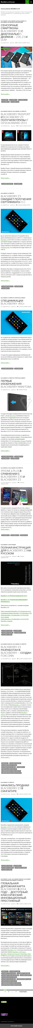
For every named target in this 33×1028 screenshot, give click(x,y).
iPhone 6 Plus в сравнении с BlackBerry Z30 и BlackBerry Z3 (13, 475)
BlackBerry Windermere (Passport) (10, 954)
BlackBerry (5, 99)
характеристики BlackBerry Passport (11, 772)
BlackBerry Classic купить (8, 973)
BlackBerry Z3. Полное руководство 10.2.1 (14, 595)
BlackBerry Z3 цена (7, 634)
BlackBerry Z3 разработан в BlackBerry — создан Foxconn (16, 651)
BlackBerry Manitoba (7, 286)
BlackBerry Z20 (19, 456)
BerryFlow (13, 415)
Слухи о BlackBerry (19, 297)
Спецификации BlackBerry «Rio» (13, 302)
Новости (23, 111)
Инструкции (12, 544)
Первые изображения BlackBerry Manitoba (16, 383)
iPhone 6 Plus (24, 535)
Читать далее (5, 94)
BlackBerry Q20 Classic (19, 952)
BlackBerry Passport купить (9, 765)
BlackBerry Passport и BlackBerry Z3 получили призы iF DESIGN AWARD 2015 (15, 118)
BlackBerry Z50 (15, 458)
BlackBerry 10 (5, 21)
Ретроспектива (18, 22)
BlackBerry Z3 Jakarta (7, 867)
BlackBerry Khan (26, 954)
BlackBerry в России (8, 2)
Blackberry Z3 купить (7, 632)
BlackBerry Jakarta (7, 630)
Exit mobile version (16, 1026)
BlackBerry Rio (19, 286)
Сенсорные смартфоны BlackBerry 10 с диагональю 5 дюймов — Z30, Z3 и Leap (14, 32)
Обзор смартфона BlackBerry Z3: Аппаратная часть (16, 611)
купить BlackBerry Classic (24, 979)
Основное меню (31, 2)
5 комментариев (22, 389)
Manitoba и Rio (5, 247)
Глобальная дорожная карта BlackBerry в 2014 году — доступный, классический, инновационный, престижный (14, 892)
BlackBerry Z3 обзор (20, 632)
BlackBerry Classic (6, 879)
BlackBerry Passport (7, 111)
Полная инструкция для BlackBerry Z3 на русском (16, 550)
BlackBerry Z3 (22, 21)
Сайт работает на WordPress (7, 1021)
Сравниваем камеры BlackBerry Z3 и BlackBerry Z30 (16, 613)
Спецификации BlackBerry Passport (11, 770)
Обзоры (12, 22)
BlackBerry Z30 (5, 22)
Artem (12, 42)
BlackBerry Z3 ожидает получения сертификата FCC (16, 199)
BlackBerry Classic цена (24, 973)
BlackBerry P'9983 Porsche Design (10, 975)
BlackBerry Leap (13, 21)
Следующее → (23, 991)
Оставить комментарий (23, 42)
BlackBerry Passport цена (8, 767)
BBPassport (5, 763)
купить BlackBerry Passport (9, 769)
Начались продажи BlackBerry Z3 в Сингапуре (15, 788)
